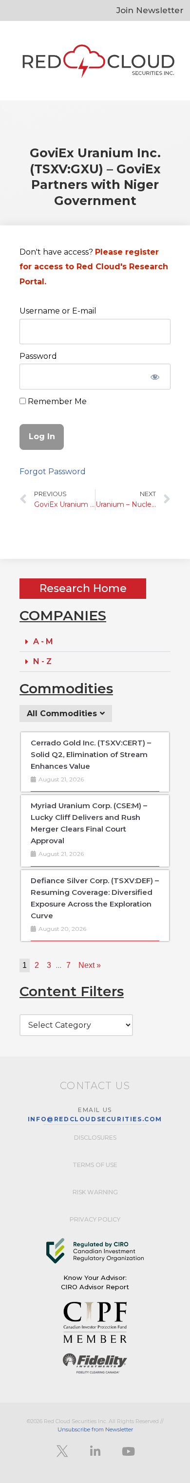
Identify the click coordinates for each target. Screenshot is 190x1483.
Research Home (83, 588)
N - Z (42, 661)
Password (38, 356)
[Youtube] (128, 1451)
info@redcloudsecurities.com (95, 1119)
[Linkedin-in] (95, 1451)
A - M (43, 641)
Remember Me (56, 401)
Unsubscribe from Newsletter (95, 1429)
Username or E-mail (57, 310)
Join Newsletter (150, 10)
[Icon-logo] (62, 1451)
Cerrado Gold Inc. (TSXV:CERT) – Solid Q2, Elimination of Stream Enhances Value (91, 754)
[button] (95, 642)
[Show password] (155, 376)
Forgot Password (52, 471)
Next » (89, 965)
